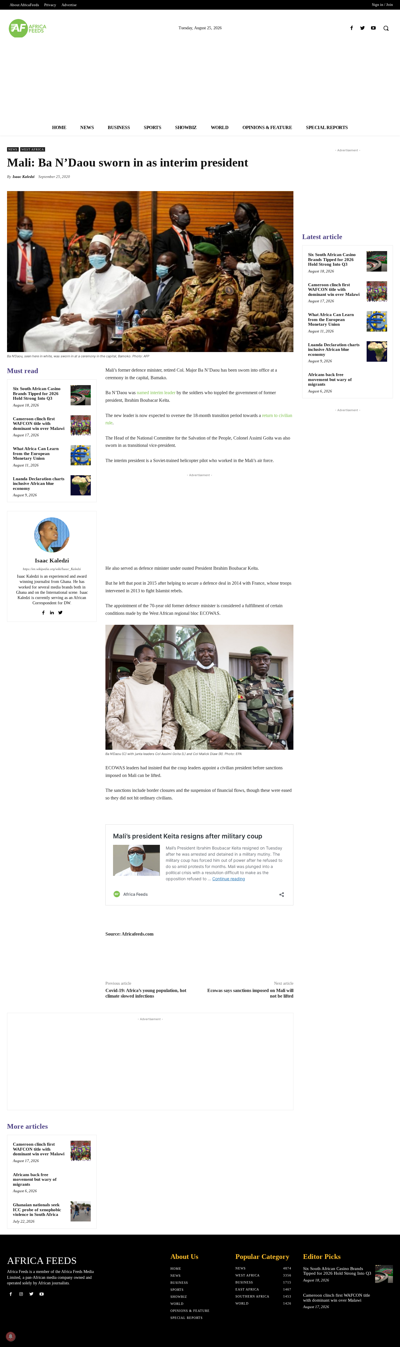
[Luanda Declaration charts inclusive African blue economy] (81, 485)
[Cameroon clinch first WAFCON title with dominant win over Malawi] (81, 425)
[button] (386, 28)
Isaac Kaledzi (24, 176)
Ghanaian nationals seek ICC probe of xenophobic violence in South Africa (37, 1209)
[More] (287, 176)
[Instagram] (21, 1294)
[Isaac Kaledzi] (51, 534)
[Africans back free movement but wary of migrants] (81, 1181)
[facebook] (43, 611)
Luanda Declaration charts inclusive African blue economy (38, 483)
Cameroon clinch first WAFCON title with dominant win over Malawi (38, 423)
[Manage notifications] (10, 1336)
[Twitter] (363, 28)
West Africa (32, 149)
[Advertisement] (200, 78)
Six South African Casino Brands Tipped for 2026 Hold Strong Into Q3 (37, 393)
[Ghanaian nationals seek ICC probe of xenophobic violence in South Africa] (81, 1211)
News (13, 149)
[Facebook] (351, 28)
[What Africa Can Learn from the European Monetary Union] (81, 455)
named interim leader (156, 392)
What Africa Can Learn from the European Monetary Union (36, 453)
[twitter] (60, 611)
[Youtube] (373, 28)
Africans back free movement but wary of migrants (35, 1179)
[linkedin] (52, 611)
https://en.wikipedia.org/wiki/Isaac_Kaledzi (52, 569)
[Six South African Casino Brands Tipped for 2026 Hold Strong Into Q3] (81, 395)
